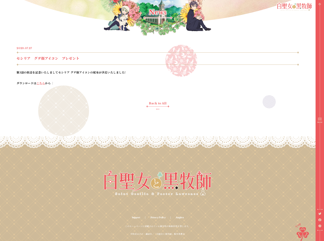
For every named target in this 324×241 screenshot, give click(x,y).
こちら (40, 83)
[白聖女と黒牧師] (157, 182)
